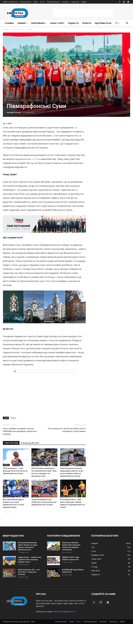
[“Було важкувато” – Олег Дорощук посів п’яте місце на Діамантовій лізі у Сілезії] (16, 457)
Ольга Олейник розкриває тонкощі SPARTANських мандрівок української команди (20, 431)
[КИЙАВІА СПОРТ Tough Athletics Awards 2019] (53, 560)
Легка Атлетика (25, 2)
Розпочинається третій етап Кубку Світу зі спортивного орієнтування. (67, 429)
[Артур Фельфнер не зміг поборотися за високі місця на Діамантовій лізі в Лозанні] (44, 488)
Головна (9, 23)
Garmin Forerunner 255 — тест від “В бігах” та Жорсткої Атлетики (29, 572)
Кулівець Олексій (14, 112)
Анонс (30, 100)
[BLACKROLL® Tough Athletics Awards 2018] (53, 573)
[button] (127, 23)
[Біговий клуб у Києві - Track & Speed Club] (44, 224)
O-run (42, 2)
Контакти (65, 2)
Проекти (86, 23)
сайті (34, 158)
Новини (21, 23)
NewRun (23, 100)
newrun (13, 418)
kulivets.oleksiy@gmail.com (64, 611)
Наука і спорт (57, 23)
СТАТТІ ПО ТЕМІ (11, 443)
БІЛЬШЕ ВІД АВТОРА (30, 443)
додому (6, 29)
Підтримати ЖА (103, 23)
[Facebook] (120, 2)
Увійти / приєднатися (10, 2)
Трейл (35, 2)
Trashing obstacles (53, 2)
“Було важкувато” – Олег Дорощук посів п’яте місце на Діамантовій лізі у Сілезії (15, 470)
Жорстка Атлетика (18, 29)
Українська (75, 2)
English (83, 2)
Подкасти (73, 23)
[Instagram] (124, 2)
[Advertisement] (82, 13)
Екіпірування (37, 23)
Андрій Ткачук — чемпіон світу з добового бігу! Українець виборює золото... (29, 559)
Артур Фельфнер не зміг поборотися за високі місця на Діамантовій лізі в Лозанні (43, 502)
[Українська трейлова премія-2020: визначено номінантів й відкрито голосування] (53, 545)
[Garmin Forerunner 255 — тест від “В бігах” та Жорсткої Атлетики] (9, 573)
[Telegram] (128, 2)
